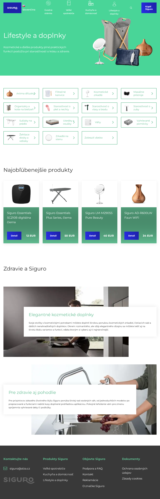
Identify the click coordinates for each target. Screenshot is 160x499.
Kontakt (87, 474)
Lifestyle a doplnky (55, 480)
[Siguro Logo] (12, 8)
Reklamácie (90, 480)
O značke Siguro (93, 486)
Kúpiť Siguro (149, 7)
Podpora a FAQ (92, 468)
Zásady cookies (132, 478)
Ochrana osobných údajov (135, 470)
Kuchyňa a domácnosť (58, 474)
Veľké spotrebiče (54, 468)
